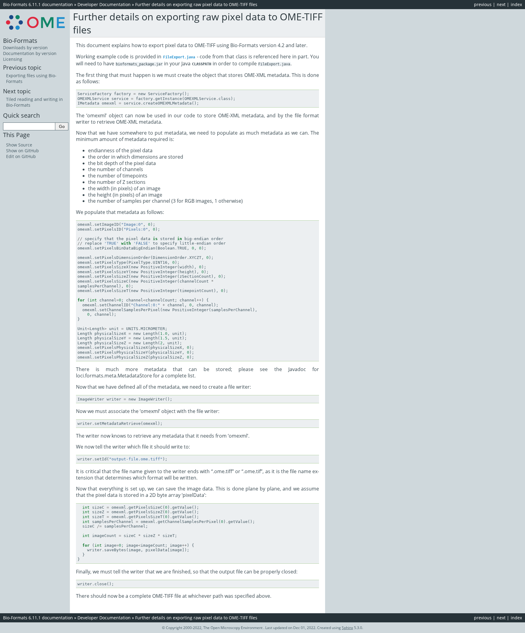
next (501, 4)
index (516, 4)
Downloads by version (25, 47)
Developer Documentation (104, 4)
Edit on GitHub (21, 156)
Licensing (12, 59)
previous (483, 4)
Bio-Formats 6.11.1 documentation (38, 4)
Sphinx (347, 627)
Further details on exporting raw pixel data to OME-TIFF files (196, 4)
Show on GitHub (22, 150)
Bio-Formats (20, 40)
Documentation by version (30, 53)
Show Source (19, 145)
